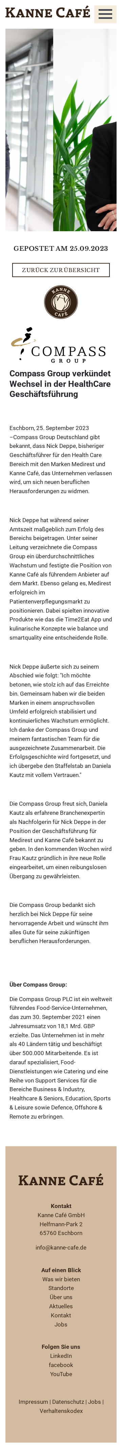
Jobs (61, 1324)
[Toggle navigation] (105, 14)
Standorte (61, 1288)
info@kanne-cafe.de (61, 1247)
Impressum (33, 1401)
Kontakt (61, 1315)
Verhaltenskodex (61, 1410)
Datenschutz (68, 1401)
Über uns (61, 1297)
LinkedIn (61, 1355)
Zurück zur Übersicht (61, 270)
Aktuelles (61, 1306)
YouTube (61, 1374)
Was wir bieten (61, 1279)
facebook (61, 1365)
